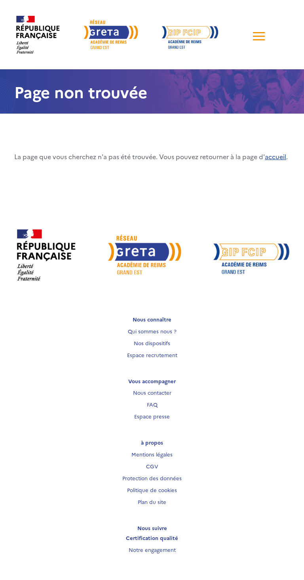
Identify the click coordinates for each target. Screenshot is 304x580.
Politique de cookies (152, 489)
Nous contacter (152, 392)
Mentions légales (152, 454)
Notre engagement (152, 549)
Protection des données (152, 477)
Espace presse (152, 416)
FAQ (152, 404)
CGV (152, 466)
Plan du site (152, 501)
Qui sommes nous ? (152, 331)
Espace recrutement (152, 354)
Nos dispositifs (152, 342)
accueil (275, 156)
